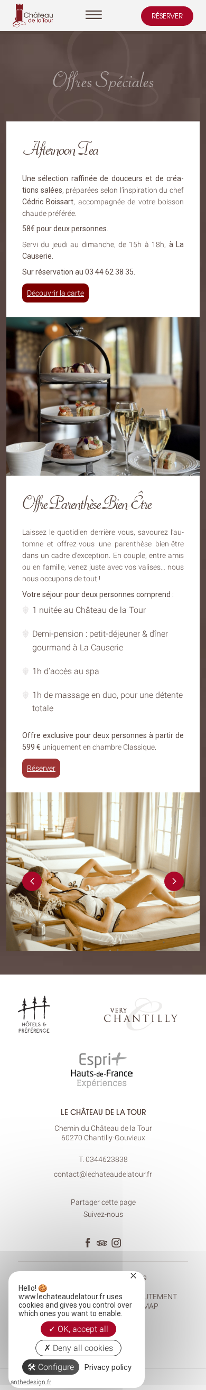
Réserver (167, 16)
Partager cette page (103, 1202)
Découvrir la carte (55, 293)
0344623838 (107, 1159)
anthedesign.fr (31, 1382)
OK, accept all (81, 1329)
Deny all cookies (82, 1348)
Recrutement (151, 1296)
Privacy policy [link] (108, 1367)
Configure (55, 1367)
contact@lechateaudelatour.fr (103, 1174)
